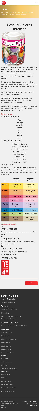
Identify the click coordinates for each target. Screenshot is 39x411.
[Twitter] (5, 407)
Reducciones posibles (8, 224)
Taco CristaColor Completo (9, 368)
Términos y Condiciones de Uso (9, 404)
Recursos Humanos (7, 384)
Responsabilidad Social (8, 388)
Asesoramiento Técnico (8, 391)
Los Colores (4, 358)
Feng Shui (4, 365)
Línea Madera (5, 343)
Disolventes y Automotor (8, 339)
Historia (3, 377)
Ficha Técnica (7, 114)
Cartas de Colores (6, 362)
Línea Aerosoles (6, 349)
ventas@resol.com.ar (8, 302)
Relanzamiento (5, 374)
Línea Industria (6, 346)
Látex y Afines (5, 336)
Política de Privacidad (7, 401)
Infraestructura (6, 381)
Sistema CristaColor (7, 353)
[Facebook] (2, 407)
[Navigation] (36, 2)
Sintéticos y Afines (6, 332)
